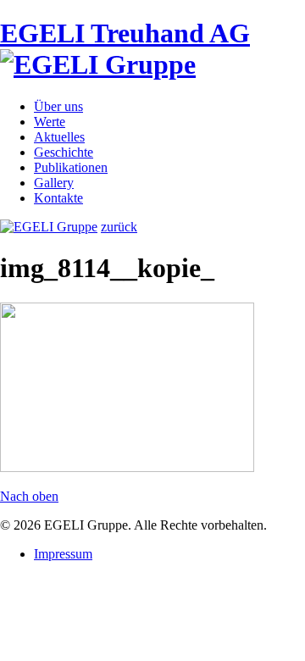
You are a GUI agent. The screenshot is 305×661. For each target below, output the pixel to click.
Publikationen (71, 167)
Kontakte (58, 198)
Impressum (63, 554)
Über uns (58, 106)
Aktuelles (59, 137)
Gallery (54, 182)
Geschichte (63, 152)
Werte (49, 121)
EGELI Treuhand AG (125, 33)
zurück (119, 226)
